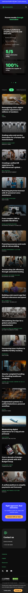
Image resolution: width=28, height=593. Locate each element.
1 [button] (11, 82)
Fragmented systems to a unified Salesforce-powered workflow (13, 404)
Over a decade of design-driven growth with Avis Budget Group (12, 459)
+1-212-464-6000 (8, 544)
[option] (14, 50)
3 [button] (15, 82)
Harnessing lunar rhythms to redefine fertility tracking (13, 349)
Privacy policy (21, 582)
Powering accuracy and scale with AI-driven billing (14, 245)
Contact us (9, 537)
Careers (4, 567)
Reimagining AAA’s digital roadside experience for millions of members (12, 110)
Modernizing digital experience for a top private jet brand (13, 432)
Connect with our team (14, 517)
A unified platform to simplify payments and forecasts (13, 486)
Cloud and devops (10, 44)
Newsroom (5, 562)
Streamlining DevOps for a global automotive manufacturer (12, 323)
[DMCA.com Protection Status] (15, 579)
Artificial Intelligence (10, 37)
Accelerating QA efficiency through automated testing (13, 271)
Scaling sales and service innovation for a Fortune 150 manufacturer (13, 137)
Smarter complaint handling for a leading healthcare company (13, 376)
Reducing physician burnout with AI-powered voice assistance (14, 32)
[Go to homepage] (7, 7)
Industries (4, 554)
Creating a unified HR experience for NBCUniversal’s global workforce (11, 165)
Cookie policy (7, 590)
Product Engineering (10, 41)
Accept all (18, 590)
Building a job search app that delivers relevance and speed (14, 296)
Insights (4, 558)
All (11, 89)
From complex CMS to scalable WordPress (10, 219)
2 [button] (13, 82)
